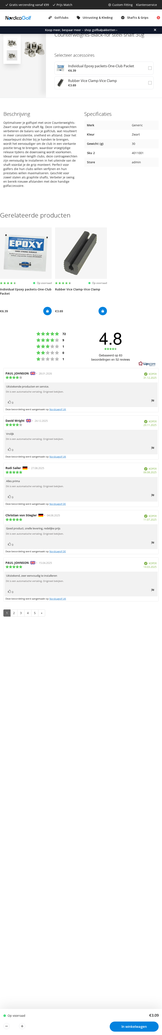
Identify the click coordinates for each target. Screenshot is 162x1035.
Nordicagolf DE (57, 503)
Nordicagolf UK (57, 409)
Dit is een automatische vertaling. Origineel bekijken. (35, 391)
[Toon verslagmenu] (152, 401)
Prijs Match (64, 5)
